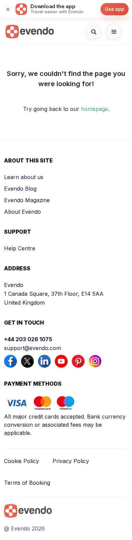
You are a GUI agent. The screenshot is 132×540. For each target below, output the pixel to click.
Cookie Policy (21, 461)
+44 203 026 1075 (28, 339)
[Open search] (93, 31)
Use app (114, 9)
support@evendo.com (32, 348)
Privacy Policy (70, 461)
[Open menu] (114, 31)
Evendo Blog (20, 188)
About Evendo (22, 211)
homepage (94, 108)
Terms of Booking (27, 482)
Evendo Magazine (27, 200)
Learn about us (23, 177)
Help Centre (19, 248)
